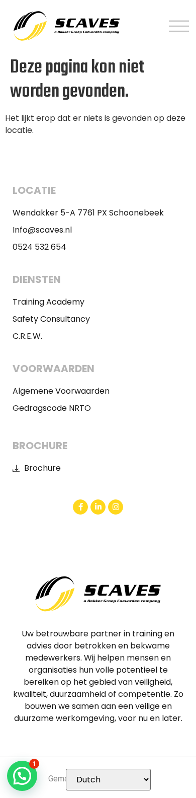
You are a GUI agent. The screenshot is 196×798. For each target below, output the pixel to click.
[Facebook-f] (80, 507)
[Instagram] (115, 507)
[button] (178, 26)
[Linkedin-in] (98, 507)
